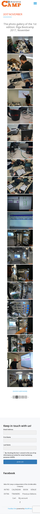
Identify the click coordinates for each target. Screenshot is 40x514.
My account (23, 498)
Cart (14, 498)
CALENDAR (16, 489)
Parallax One (12, 509)
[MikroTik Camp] (12, 3)
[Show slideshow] (20, 391)
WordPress (28, 509)
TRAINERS (16, 494)
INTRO (6, 489)
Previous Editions (29, 494)
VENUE (33, 489)
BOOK (25, 489)
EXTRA (6, 494)
